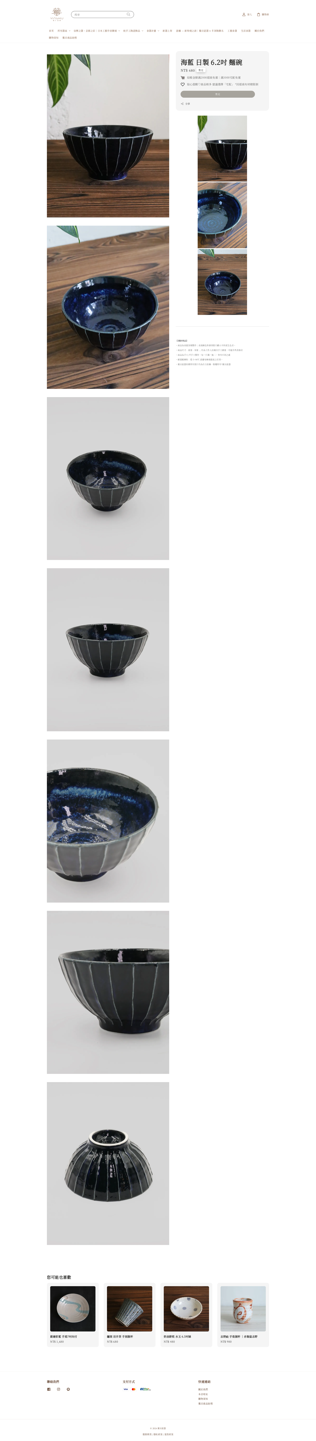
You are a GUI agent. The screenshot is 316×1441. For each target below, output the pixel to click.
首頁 (51, 30)
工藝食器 (232, 30)
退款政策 (168, 1434)
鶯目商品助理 (69, 37)
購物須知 (53, 37)
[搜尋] (128, 14)
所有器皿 (62, 30)
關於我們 (259, 30)
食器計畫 (151, 30)
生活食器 (246, 30)
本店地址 (203, 1394)
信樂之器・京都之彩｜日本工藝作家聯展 (95, 30)
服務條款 (147, 1434)
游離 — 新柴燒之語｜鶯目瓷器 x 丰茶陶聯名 (200, 30)
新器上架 (167, 30)
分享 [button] (187, 103)
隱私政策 (158, 1434)
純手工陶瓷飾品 (131, 30)
